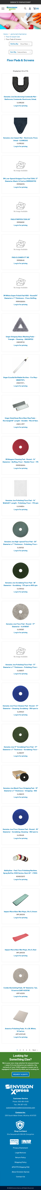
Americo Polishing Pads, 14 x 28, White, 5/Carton (20, 1029)
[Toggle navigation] (3, 8)
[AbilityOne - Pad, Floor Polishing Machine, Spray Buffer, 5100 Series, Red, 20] (20, 858)
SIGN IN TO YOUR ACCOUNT (20, 2)
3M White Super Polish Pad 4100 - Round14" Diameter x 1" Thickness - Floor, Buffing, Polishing (20, 297)
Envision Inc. (21, 1112)
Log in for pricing (20, 106)
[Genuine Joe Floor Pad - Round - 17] (20, 612)
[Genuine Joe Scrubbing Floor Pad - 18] (20, 570)
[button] (20, 44)
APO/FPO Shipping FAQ (20, 1167)
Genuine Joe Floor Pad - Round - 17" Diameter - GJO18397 (20, 625)
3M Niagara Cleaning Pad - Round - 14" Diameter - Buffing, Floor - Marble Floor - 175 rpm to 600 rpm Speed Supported (20, 461)
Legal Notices (20, 1153)
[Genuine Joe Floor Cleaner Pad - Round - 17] (20, 693)
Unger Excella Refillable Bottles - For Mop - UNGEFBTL (20, 378)
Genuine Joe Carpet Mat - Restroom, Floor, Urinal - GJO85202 (20, 139)
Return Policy (20, 1157)
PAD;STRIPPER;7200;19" (20, 219)
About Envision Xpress (20, 1172)
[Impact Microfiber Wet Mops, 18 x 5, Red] (20, 937)
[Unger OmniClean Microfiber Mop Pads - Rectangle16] (20, 406)
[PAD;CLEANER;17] (20, 245)
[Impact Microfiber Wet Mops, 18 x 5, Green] (20, 899)
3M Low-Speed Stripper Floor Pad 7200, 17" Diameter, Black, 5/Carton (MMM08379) (20, 179)
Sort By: (13, 52)
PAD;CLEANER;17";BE (20, 257)
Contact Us (20, 1176)
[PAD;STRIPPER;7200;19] (20, 207)
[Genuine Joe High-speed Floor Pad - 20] (20, 529)
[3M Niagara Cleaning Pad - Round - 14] (20, 447)
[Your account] (30, 8)
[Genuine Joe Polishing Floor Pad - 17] (20, 652)
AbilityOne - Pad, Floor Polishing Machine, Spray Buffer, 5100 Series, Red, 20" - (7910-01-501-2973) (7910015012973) (20, 872)
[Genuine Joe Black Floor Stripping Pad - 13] (20, 776)
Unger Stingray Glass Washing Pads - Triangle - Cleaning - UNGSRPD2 (20, 337)
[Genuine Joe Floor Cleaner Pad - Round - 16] (20, 817)
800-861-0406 (23, 1101)
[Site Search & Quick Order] (25, 8)
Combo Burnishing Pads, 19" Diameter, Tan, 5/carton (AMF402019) (20, 989)
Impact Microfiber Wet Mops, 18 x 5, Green (20, 911)
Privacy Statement (20, 1148)
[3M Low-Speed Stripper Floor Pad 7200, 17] (20, 166)
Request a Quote (20, 1074)
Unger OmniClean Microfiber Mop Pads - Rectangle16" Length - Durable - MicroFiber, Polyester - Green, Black (20, 419)
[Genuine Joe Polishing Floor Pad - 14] (20, 488)
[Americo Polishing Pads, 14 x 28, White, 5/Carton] (20, 1016)
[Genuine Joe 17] (20, 735)
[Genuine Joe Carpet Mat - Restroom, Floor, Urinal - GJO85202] (20, 126)
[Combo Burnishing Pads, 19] (20, 975)
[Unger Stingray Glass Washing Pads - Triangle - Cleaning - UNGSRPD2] (20, 324)
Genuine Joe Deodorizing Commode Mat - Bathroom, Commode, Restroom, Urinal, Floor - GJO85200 (20, 98)
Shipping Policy (20, 1162)
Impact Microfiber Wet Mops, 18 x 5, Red (20, 950)
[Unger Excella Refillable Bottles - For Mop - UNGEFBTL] (20, 365)
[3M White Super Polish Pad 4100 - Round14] (20, 283)
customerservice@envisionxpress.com (20, 1107)
